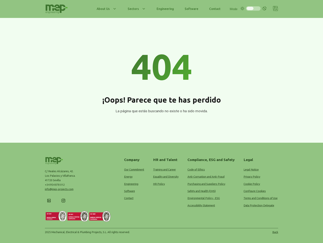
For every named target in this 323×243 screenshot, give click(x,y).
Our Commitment (134, 169)
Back (275, 232)
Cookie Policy (252, 183)
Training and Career (164, 169)
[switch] (253, 8)
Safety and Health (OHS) (201, 191)
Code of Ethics (196, 169)
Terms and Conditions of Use (261, 198)
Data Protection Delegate (259, 205)
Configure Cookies (255, 191)
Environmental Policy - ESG (203, 198)
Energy (128, 176)
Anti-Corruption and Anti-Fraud (205, 176)
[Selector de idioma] (275, 9)
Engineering (131, 183)
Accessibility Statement (201, 205)
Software (129, 191)
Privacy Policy (252, 176)
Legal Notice (251, 169)
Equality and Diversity (166, 176)
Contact (128, 198)
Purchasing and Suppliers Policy (206, 183)
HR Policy (159, 183)
